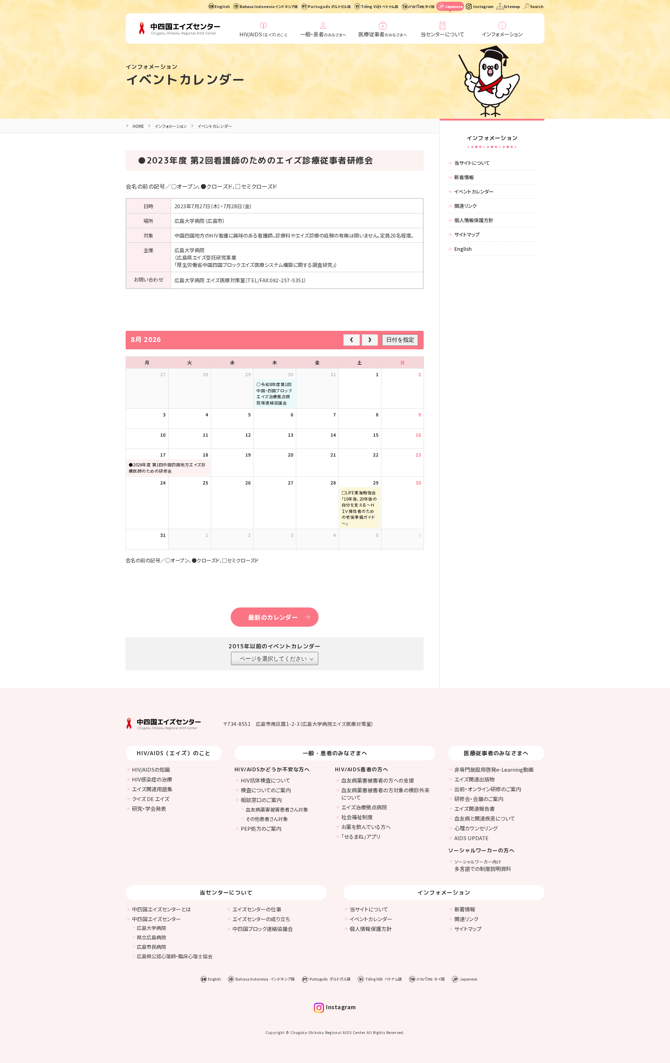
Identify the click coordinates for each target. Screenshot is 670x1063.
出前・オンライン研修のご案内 (487, 789)
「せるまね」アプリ (360, 836)
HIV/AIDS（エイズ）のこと (174, 753)
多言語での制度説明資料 (482, 865)
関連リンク (465, 205)
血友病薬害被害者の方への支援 (377, 780)
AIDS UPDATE (471, 838)
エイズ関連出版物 (474, 779)
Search (536, 6)
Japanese (454, 6)
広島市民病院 (151, 946)
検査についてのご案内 (266, 790)
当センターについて (442, 34)
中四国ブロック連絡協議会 (262, 928)
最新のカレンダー (273, 617)
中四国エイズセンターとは (161, 909)
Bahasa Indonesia (269, 6)
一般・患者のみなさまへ (335, 753)
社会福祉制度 (357, 817)
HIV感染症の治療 (152, 779)
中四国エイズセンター (156, 919)
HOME (138, 126)
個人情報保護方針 (473, 220)
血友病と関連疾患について (484, 818)
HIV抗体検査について (265, 780)
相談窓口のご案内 (261, 799)
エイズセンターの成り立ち (261, 919)
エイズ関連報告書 (474, 808)
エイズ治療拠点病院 (364, 807)
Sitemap (512, 6)
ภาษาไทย (421, 6)
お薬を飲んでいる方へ (366, 826)
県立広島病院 (151, 937)
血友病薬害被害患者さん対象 (277, 809)
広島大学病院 (151, 927)
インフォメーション (502, 34)
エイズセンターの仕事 (256, 909)
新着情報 (464, 177)
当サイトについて (472, 162)
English (222, 6)
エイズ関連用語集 (152, 789)
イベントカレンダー (185, 79)
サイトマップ (467, 234)
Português (329, 6)
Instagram (483, 6)
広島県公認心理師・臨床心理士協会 (175, 956)
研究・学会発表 (149, 808)
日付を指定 (400, 340)
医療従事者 (382, 34)
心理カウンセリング (476, 828)
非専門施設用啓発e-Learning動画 (494, 769)
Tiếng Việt (379, 6)
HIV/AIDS (263, 34)
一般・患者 (323, 34)
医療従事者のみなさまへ (496, 753)
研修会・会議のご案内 (478, 798)
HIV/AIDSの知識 (151, 769)
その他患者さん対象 (267, 818)
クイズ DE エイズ (150, 798)
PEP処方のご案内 (261, 828)
